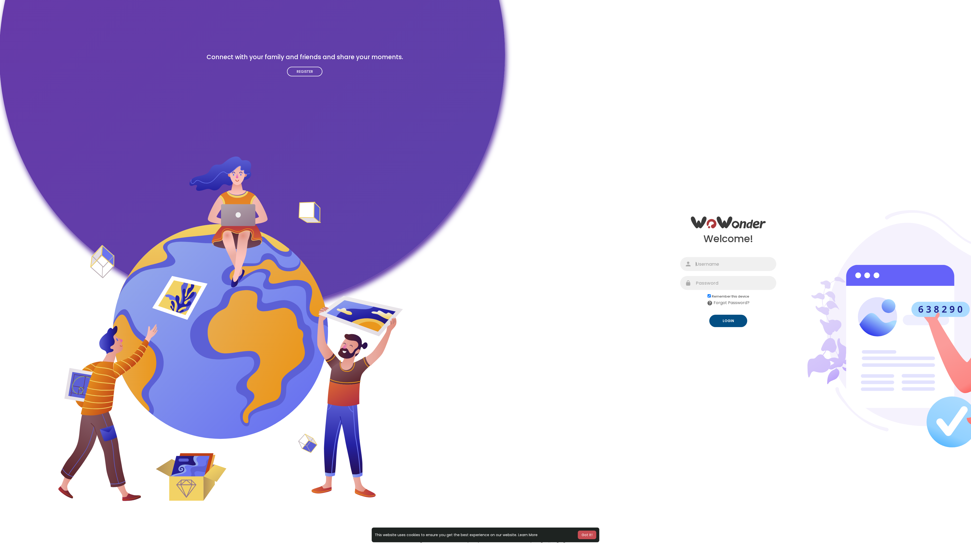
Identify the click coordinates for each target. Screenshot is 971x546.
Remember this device (730, 296)
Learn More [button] (528, 534)
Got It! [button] (587, 534)
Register (305, 71)
